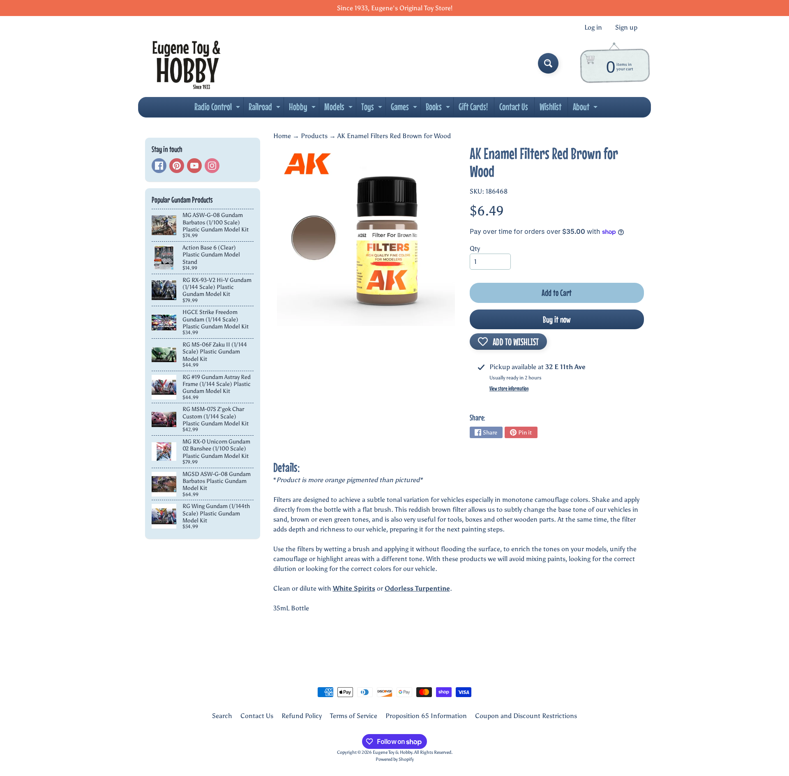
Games (405, 109)
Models (339, 109)
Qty (475, 248)
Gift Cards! (473, 106)
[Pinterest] (176, 165)
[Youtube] (194, 165)
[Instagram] (212, 165)
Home (282, 136)
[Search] (548, 63)
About (586, 109)
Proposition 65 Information (426, 716)
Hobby (303, 109)
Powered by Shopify (395, 759)
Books (439, 109)
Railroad (265, 109)
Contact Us (513, 106)
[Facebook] (159, 165)
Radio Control (218, 109)
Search (222, 716)
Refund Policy (301, 716)
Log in (593, 27)
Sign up (626, 27)
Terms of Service (353, 716)
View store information (508, 388)
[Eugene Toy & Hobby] (186, 63)
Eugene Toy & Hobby (392, 752)
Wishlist (550, 106)
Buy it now (557, 319)
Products (314, 136)
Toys (372, 109)
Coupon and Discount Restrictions (526, 716)
